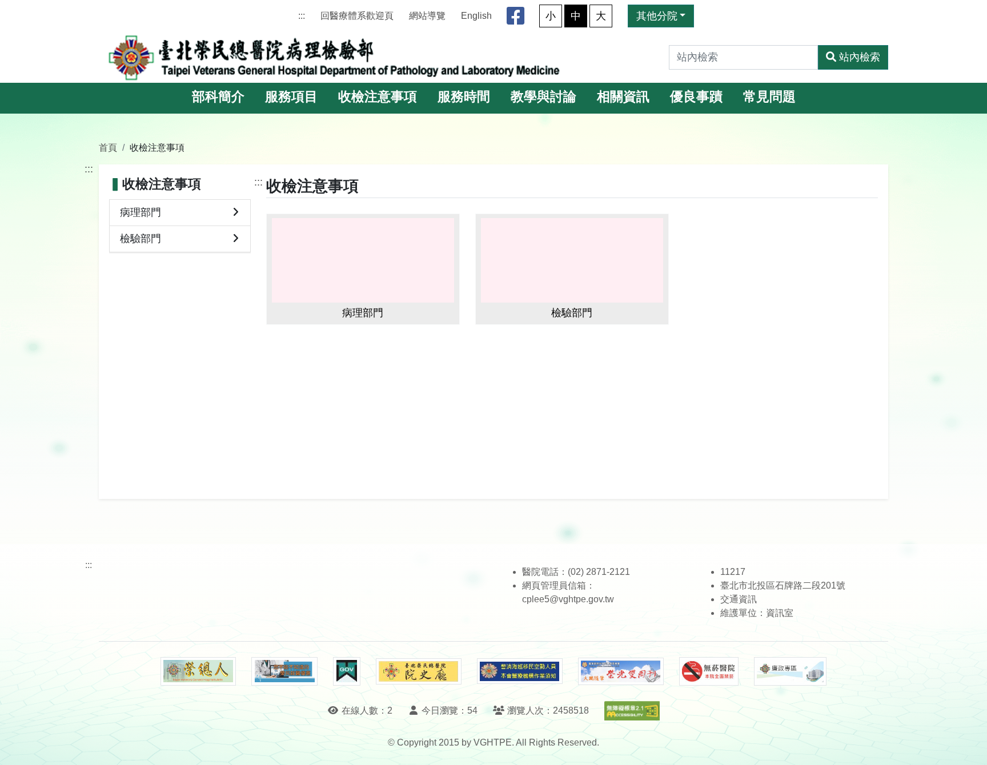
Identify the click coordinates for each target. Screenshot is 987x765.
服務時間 (464, 97)
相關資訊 (623, 97)
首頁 (108, 147)
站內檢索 (859, 57)
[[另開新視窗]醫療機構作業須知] (520, 671)
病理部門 (140, 212)
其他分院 (656, 16)
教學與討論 (543, 97)
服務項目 (291, 97)
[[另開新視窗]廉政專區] (790, 671)
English (476, 16)
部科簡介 (218, 97)
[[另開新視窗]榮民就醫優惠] (284, 671)
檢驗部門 (140, 238)
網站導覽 (427, 16)
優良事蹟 (696, 97)
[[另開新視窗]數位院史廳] (419, 671)
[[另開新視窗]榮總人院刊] (198, 671)
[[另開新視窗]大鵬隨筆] (621, 672)
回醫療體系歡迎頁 (357, 16)
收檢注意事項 (377, 97)
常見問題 (769, 97)
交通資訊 (738, 599)
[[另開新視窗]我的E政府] (346, 671)
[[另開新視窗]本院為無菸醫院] (709, 671)
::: (301, 16)
